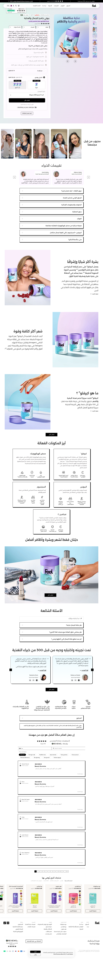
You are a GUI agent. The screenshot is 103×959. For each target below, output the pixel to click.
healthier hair (42, 754)
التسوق (68, 5)
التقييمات (56, 5)
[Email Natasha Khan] (33, 680)
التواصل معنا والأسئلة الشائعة (76, 926)
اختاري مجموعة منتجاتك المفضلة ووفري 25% (21, 1)
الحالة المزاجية (46, 880)
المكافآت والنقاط (48, 929)
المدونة (50, 5)
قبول (35, 951)
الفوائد (46, 27)
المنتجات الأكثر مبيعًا (68, 880)
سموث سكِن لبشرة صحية (60, 931)
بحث (88, 926)
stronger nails (32, 754)
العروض (62, 5)
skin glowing (37, 757)
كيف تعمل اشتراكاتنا (27, 113)
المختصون (20, 924)
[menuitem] (95, 17)
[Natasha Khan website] (30, 680)
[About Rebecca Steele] (78, 680)
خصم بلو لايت (48, 934)
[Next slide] (67, 61)
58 (67, 871)
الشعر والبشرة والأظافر (54, 880)
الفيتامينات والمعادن (61, 934)
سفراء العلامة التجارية (18, 926)
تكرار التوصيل (41, 91)
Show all (22, 754)
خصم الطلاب (49, 931)
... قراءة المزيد (58, 183)
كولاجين (61, 880)
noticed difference (25, 757)
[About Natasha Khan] (36, 680)
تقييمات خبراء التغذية (30, 924)
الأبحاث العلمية (36, 5)
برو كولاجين (63, 926)
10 (59, 871)
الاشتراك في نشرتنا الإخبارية (34, 941)
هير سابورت (63, 929)
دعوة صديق (49, 926)
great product (75, 754)
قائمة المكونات (17, 27)
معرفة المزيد (70, 954)
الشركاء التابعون (19, 929)
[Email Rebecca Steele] (75, 680)
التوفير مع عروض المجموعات (44, 924)
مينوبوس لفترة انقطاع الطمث (36, 880)
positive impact (57, 757)
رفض (35, 954)
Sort (20, 748)
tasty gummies (64, 754)
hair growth (47, 757)
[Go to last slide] (75, 61)
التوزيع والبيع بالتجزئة (18, 931)
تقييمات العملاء (31, 926)
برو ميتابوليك (63, 924)
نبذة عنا (44, 5)
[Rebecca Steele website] (72, 680)
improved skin (53, 754)
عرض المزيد (95, 294)
